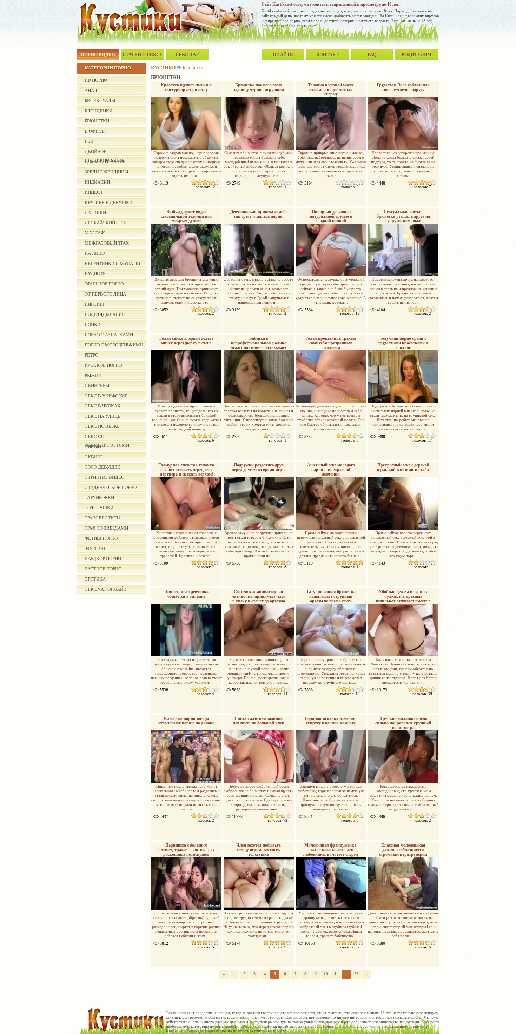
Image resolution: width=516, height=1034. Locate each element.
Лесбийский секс (106, 222)
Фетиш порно (101, 538)
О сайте (283, 54)
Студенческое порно (111, 487)
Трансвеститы (102, 518)
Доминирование (105, 161)
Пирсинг (95, 304)
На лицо (95, 253)
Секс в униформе (106, 395)
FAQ (372, 54)
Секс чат (187, 54)
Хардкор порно (103, 558)
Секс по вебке (102, 426)
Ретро (91, 355)
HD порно (96, 80)
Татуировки (99, 497)
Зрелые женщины (106, 171)
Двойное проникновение (104, 152)
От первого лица (105, 294)
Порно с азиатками (109, 334)
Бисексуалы (100, 100)
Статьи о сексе (143, 54)
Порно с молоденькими (114, 344)
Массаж (95, 233)
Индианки (97, 182)
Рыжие (93, 375)
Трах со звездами (106, 528)
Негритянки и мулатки (113, 263)
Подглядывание (105, 314)
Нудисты (96, 273)
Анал (91, 90)
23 (356, 974)
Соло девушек (102, 467)
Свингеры (97, 385)
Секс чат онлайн (105, 589)
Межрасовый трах (107, 243)
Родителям (416, 54)
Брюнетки (97, 121)
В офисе (95, 131)
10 (326, 974)
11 (336, 974)
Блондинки (98, 110)
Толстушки (99, 507)
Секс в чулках (102, 406)
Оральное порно (104, 283)
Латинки (95, 212)
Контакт (327, 54)
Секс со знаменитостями (107, 437)
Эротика (95, 579)
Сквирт (93, 456)
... (346, 974)
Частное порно (103, 568)
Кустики (163, 68)
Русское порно (103, 365)
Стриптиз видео (104, 477)
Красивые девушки (108, 202)
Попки (92, 324)
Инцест (94, 192)
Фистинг (95, 548)
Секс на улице (102, 416)
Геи (89, 141)
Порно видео (98, 54)
